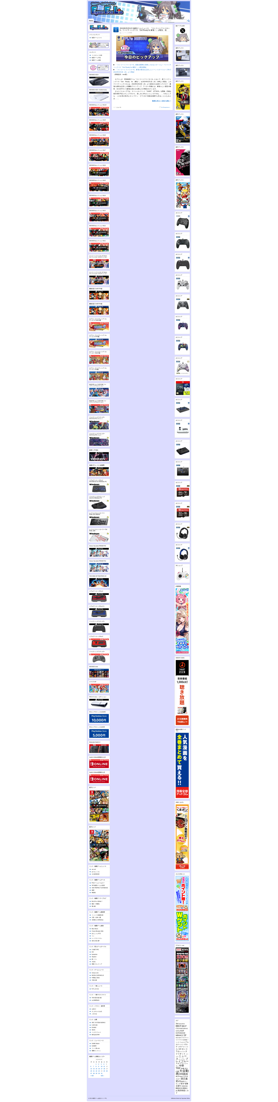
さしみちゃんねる (97, 1011)
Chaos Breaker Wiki (97, 931)
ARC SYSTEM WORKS (98, 1022)
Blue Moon (95, 929)
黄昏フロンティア (97, 964)
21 (94, 1071)
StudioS (94, 957)
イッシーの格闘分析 (97, 915)
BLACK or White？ (97, 901)
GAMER (94, 1046)
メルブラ (179, 1063)
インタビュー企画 (97, 55)
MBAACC (179, 1035)
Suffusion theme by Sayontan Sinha (180, 1098)
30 (99, 1073)
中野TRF (180, 1067)
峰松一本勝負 (95, 904)
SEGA (93, 1030)
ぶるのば (94, 1014)
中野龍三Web (96, 978)
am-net (94, 869)
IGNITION (182, 1028)
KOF (182, 1031)
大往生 (94, 961)
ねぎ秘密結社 (95, 1000)
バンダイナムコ (96, 1032)
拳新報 (94, 892)
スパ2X (178, 1049)
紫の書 (94, 906)
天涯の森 (94, 980)
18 (104, 1069)
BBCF (178, 1026)
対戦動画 (183, 1074)
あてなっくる (95, 871)
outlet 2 (94, 1009)
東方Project (179, 1076)
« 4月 (92, 1075)
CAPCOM (94, 1025)
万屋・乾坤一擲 (96, 917)
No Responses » (165, 107)
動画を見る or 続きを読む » (161, 101)
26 (107, 1071)
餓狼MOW (179, 1088)
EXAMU (94, 1027)
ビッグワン (182, 1059)
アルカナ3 (182, 1042)
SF (185, 1035)
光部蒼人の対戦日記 (97, 920)
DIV (93, 952)
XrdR (179, 1037)
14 (94, 1069)
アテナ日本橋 (183, 1040)
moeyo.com (95, 973)
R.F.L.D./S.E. (95, 989)
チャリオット (181, 1052)
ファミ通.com (96, 1048)
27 (91, 1073)
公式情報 (129, 32)
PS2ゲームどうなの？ (98, 883)
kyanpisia (94, 954)
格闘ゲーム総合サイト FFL (99, 1098)
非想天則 (185, 1086)
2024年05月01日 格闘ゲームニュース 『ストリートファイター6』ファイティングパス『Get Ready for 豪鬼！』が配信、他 (145, 29)
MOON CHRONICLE (98, 975)
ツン (93, 936)
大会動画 (182, 1072)
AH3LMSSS (182, 1023)
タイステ (182, 1051)
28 (94, 1073)
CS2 (177, 1028)
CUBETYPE (95, 949)
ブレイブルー (182, 1060)
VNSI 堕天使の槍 (97, 997)
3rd (177, 1024)
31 (101, 1073)
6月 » (102, 1075)
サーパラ (185, 1047)
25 (104, 1071)
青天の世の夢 (95, 941)
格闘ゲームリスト (97, 37)
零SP (182, 1084)
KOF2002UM (180, 1033)
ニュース (124, 32)
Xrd (177, 1037)
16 (99, 1069)
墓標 (93, 890)
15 (96, 1069)
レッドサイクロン (97, 938)
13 (91, 1069)
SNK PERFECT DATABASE (100, 888)
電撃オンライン (96, 1050)
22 (96, 1071)
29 (96, 1073)
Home (91, 21)
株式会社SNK (96, 1034)
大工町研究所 (95, 874)
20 (91, 1071)
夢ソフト (94, 959)
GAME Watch (95, 1043)
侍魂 (182, 1068)
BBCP (184, 1026)
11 (104, 1066)
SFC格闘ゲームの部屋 (98, 885)
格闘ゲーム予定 (96, 57)
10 (101, 1066)
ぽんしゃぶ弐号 (96, 933)
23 (99, 1071)
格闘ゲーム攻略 (96, 60)
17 (101, 1069)
